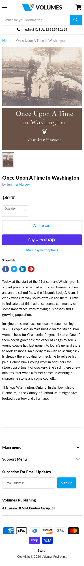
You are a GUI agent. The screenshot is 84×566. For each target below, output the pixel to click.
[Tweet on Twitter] (14, 269)
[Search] (76, 20)
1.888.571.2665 (56, 29)
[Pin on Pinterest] (31, 269)
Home (6, 40)
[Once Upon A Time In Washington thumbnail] (8, 160)
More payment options (42, 250)
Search (42, 550)
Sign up (66, 483)
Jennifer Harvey (18, 184)
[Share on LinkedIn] (22, 269)
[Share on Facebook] (5, 269)
